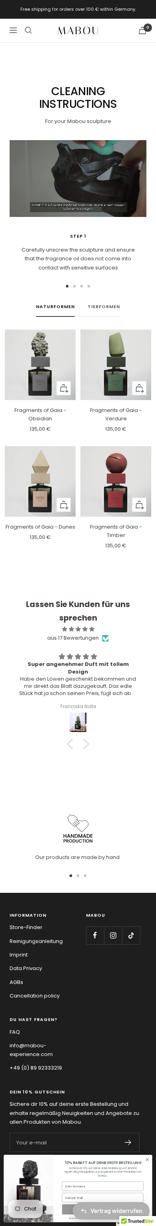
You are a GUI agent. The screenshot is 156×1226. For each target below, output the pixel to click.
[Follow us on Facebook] (95, 935)
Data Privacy (26, 968)
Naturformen (55, 306)
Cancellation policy (35, 996)
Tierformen (104, 306)
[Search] (28, 30)
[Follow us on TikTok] (131, 935)
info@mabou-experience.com (31, 1050)
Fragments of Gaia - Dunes (40, 527)
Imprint (19, 955)
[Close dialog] (147, 1159)
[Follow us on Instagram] (113, 935)
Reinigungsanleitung (36, 941)
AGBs (16, 982)
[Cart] (142, 30)
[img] (78, 629)
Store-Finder (26, 927)
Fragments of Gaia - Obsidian (40, 414)
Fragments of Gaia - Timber (116, 531)
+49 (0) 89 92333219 (36, 1068)
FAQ (15, 1032)
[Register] (128, 1142)
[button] (72, 743)
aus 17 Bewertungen (73, 638)
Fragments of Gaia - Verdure (116, 414)
